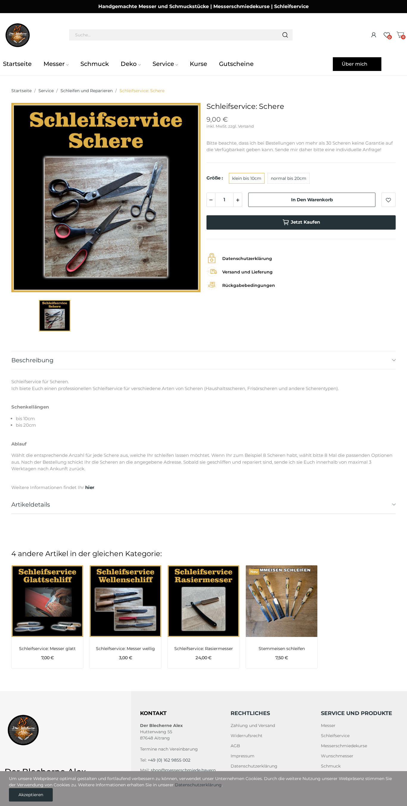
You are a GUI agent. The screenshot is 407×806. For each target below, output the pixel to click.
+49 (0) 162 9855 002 (169, 760)
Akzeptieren (30, 794)
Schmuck (331, 766)
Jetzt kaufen (305, 222)
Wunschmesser (337, 756)
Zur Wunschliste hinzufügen (388, 200)
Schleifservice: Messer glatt (47, 648)
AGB (235, 745)
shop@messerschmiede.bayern (183, 770)
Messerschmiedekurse (344, 745)
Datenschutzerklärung (254, 766)
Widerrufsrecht (246, 735)
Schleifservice (335, 735)
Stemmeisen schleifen (282, 648)
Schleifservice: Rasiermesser (203, 648)
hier (89, 487)
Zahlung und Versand (253, 725)
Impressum (242, 756)
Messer (328, 725)
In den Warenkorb (312, 199)
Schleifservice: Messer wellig (125, 648)
